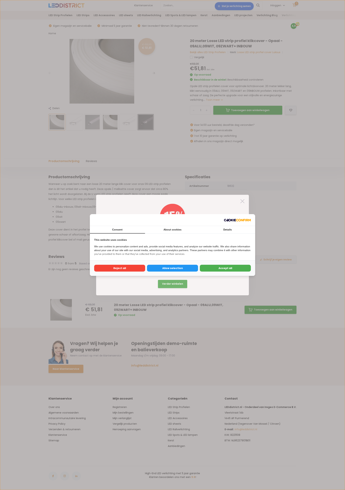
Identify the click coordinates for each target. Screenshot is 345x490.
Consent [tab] (117, 229)
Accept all (225, 268)
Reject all (119, 268)
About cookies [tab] (172, 229)
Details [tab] (227, 229)
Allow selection (172, 268)
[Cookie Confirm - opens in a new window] (237, 219)
